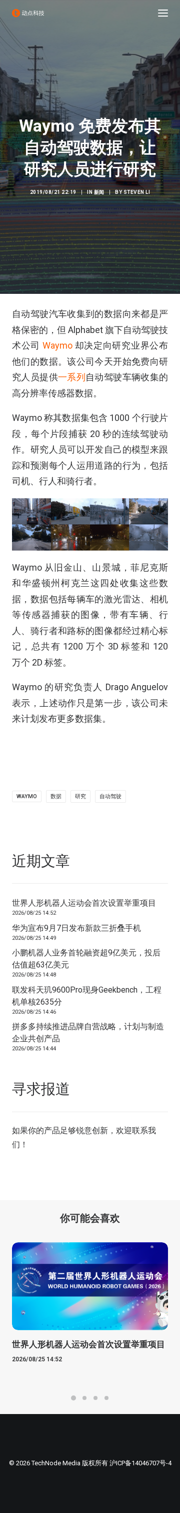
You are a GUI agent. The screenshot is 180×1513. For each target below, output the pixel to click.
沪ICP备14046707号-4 (141, 1463)
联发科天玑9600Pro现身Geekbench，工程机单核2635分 (87, 996)
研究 (80, 796)
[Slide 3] (95, 1397)
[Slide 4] (106, 1397)
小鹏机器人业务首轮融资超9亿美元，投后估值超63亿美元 (86, 958)
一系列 (72, 377)
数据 (56, 796)
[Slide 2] (84, 1397)
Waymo (57, 345)
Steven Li (137, 192)
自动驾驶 (111, 796)
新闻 (99, 192)
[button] (163, 13)
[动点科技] (28, 13)
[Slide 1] (73, 1397)
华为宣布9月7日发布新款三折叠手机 (76, 928)
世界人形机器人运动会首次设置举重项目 (84, 903)
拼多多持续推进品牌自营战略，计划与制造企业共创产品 (88, 1032)
